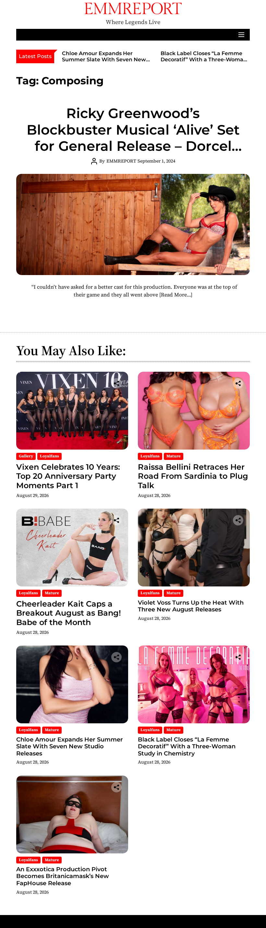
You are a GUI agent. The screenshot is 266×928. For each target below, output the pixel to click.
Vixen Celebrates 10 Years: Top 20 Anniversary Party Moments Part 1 (68, 476)
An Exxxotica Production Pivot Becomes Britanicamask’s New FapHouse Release (62, 876)
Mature (173, 456)
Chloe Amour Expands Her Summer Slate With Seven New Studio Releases (104, 59)
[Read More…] (175, 294)
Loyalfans (49, 456)
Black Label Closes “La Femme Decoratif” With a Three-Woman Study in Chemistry (204, 59)
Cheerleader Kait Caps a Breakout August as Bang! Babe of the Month (68, 613)
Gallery (26, 456)
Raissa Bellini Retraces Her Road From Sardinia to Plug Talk (193, 476)
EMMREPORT (121, 161)
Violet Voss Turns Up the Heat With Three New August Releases (191, 606)
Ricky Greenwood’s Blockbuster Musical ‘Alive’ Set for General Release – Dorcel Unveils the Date (133, 138)
